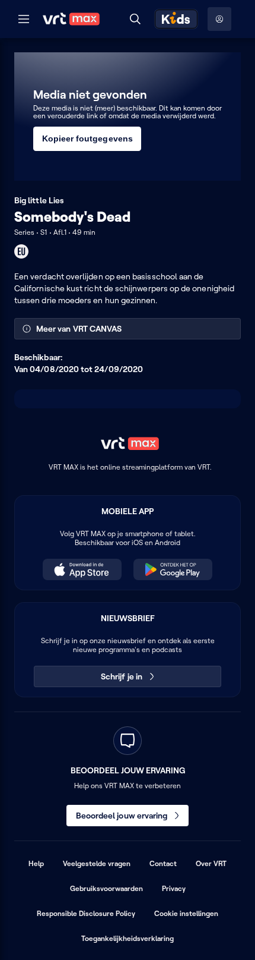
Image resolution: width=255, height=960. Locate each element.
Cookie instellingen (186, 913)
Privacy (174, 888)
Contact (163, 863)
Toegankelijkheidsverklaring (127, 938)
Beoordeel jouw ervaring (122, 815)
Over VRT (211, 863)
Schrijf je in (121, 676)
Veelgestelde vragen (96, 863)
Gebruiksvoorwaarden (106, 888)
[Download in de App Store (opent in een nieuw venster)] (82, 569)
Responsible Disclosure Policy (86, 913)
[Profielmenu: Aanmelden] (219, 19)
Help (36, 863)
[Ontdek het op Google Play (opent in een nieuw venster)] (172, 569)
